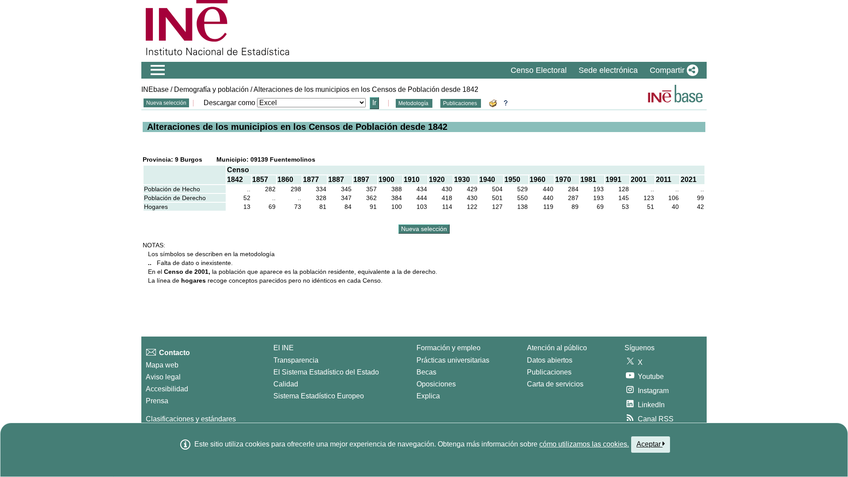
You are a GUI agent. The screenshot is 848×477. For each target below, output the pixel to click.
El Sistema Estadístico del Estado (326, 372)
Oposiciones (436, 384)
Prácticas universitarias (452, 360)
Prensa (157, 401)
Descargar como (229, 102)
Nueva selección (166, 103)
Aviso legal (163, 377)
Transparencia (295, 360)
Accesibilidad (167, 389)
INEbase (155, 89)
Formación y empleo (448, 348)
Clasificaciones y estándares (191, 419)
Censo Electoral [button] (539, 70)
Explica (428, 396)
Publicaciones (460, 103)
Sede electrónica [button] (608, 70)
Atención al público (557, 348)
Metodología (414, 103)
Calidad (285, 384)
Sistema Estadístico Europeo (318, 396)
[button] (672, 70)
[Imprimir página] (494, 102)
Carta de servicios (555, 384)
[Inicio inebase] (675, 93)
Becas (426, 372)
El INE (283, 348)
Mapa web (162, 365)
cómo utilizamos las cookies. (584, 444)
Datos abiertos (549, 360)
